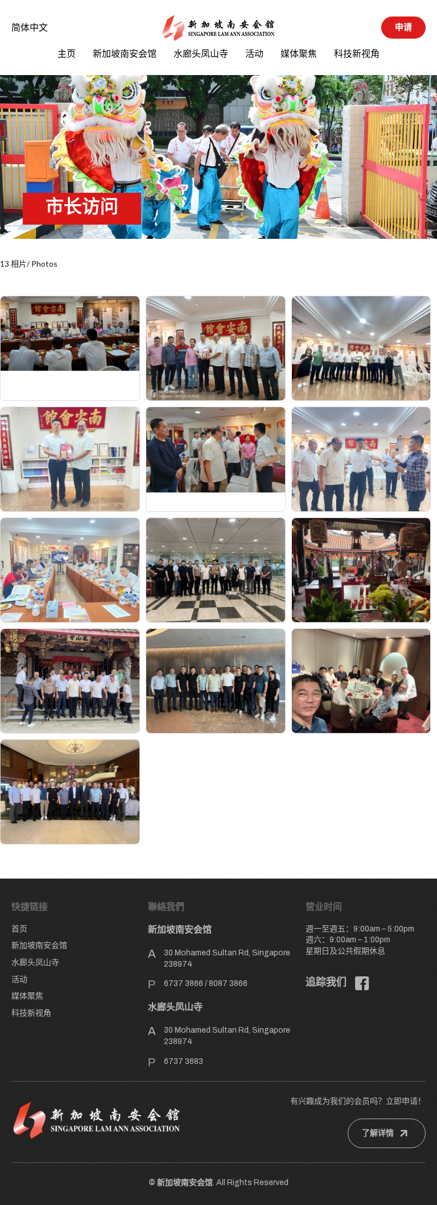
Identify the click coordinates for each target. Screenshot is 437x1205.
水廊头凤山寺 (201, 54)
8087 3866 (228, 983)
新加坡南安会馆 (124, 54)
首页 (19, 929)
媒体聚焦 (299, 54)
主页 (66, 54)
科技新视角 (357, 54)
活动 (254, 54)
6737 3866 (183, 983)
